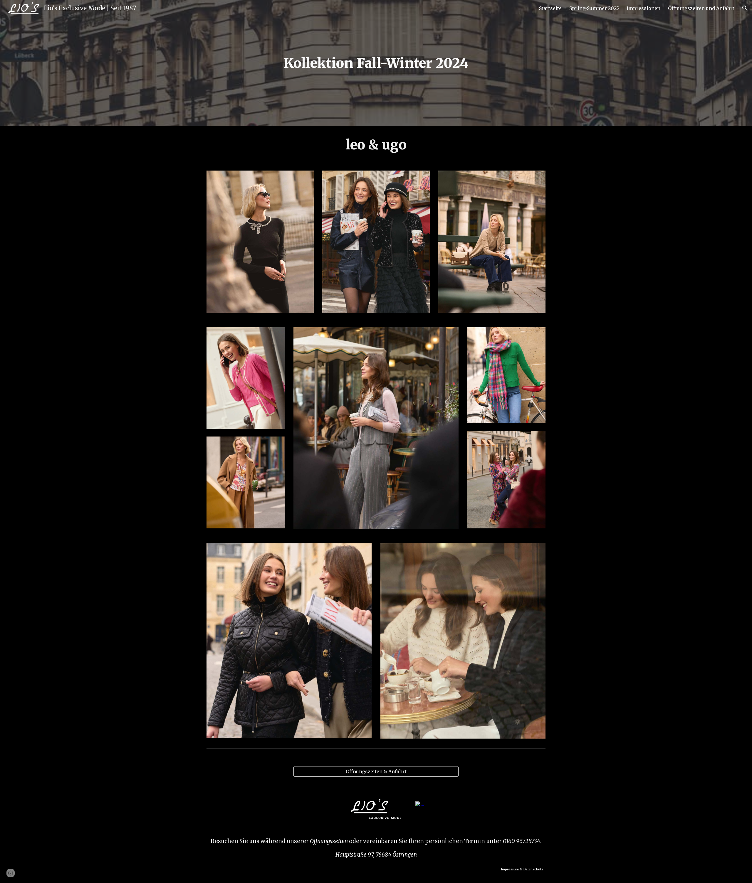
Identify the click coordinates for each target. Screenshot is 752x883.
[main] (376, 63)
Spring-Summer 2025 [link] (594, 8)
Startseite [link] (550, 8)
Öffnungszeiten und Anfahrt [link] (701, 8)
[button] (745, 8)
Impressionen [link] (643, 8)
